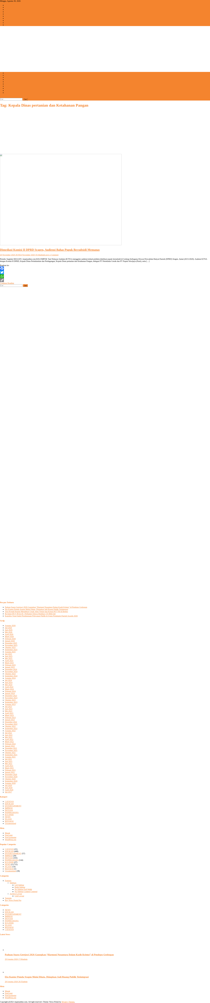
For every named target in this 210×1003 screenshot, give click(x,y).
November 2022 (11, 724)
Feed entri (9, 835)
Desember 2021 (11, 748)
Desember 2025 (11, 643)
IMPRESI (9, 14)
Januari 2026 (10, 641)
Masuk (7, 833)
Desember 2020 (11, 774)
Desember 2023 (11, 696)
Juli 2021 (8, 759)
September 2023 (11, 702)
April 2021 (9, 766)
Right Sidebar (20, 887)
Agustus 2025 (10, 652)
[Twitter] (105, 272)
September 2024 (11, 676)
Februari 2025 (10, 665)
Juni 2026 (8, 630)
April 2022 (9, 739)
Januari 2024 (10, 693)
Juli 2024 (8, 680)
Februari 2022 (10, 744)
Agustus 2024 (10, 678)
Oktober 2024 (10, 674)
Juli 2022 (8, 733)
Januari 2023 (10, 720)
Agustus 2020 (10, 783)
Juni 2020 (8, 788)
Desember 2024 (11, 669)
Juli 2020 (8, 785)
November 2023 (11, 698)
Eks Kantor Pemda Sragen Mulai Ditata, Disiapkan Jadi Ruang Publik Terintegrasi (36, 609)
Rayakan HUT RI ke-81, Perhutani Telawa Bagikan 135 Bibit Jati (30, 614)
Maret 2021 (9, 768)
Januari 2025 (10, 667)
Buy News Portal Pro (13, 900)
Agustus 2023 (10, 704)
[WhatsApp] (105, 276)
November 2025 (11, 645)
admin (42, 255)
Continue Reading (7, 283)
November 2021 (11, 750)
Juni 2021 (8, 761)
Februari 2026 (10, 639)
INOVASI (9, 16)
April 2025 (9, 661)
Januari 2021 (10, 772)
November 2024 (11, 672)
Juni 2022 (8, 735)
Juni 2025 (8, 656)
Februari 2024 (10, 691)
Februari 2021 (10, 770)
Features (8, 881)
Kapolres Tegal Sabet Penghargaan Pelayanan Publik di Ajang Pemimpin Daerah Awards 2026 (41, 616)
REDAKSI (9, 90)
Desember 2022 (11, 722)
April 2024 (9, 687)
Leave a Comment (51, 255)
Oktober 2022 (10, 726)
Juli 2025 (8, 654)
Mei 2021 (8, 764)
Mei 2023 (8, 711)
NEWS (7, 7)
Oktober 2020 (10, 779)
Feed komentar (10, 837)
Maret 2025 (9, 663)
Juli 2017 (8, 792)
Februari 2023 (10, 718)
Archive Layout (16, 894)
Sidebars (13, 883)
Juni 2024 (8, 682)
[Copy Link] (105, 280)
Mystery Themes (68, 1002)
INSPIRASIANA (12, 18)
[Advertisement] (105, 53)
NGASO (8, 23)
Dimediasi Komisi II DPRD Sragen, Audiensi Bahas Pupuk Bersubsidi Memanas (50, 249)
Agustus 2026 (10, 626)
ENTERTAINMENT (13, 12)
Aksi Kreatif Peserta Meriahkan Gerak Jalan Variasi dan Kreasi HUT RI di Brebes (36, 612)
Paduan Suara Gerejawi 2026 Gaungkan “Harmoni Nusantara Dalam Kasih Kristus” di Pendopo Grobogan (46, 607)
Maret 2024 (9, 689)
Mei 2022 (8, 737)
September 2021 (11, 755)
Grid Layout (19, 896)
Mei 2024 (8, 685)
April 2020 (9, 790)
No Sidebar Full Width (23, 889)
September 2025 (11, 650)
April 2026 (9, 634)
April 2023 (9, 713)
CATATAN (9, 25)
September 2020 (11, 781)
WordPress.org (10, 840)
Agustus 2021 (10, 757)
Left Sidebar (19, 885)
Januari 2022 (10, 746)
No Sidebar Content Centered (26, 892)
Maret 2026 (9, 636)
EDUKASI (9, 10)
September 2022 (11, 728)
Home (7, 5)
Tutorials (8, 898)
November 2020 (11, 777)
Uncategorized (10, 823)
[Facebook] (105, 268)
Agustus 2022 (10, 731)
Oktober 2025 (10, 647)
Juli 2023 (8, 707)
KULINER (9, 20)
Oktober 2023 (10, 700)
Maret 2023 (9, 715)
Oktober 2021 (10, 753)
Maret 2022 (9, 742)
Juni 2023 (8, 709)
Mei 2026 (8, 632)
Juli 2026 (8, 628)
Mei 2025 (8, 658)
